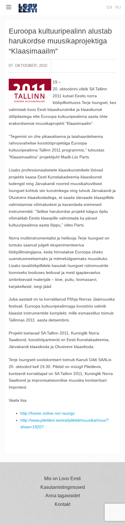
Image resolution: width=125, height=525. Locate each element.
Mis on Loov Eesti (62, 478)
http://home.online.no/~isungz (47, 413)
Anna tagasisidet (62, 495)
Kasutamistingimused (62, 487)
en (109, 7)
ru (118, 7)
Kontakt (62, 504)
